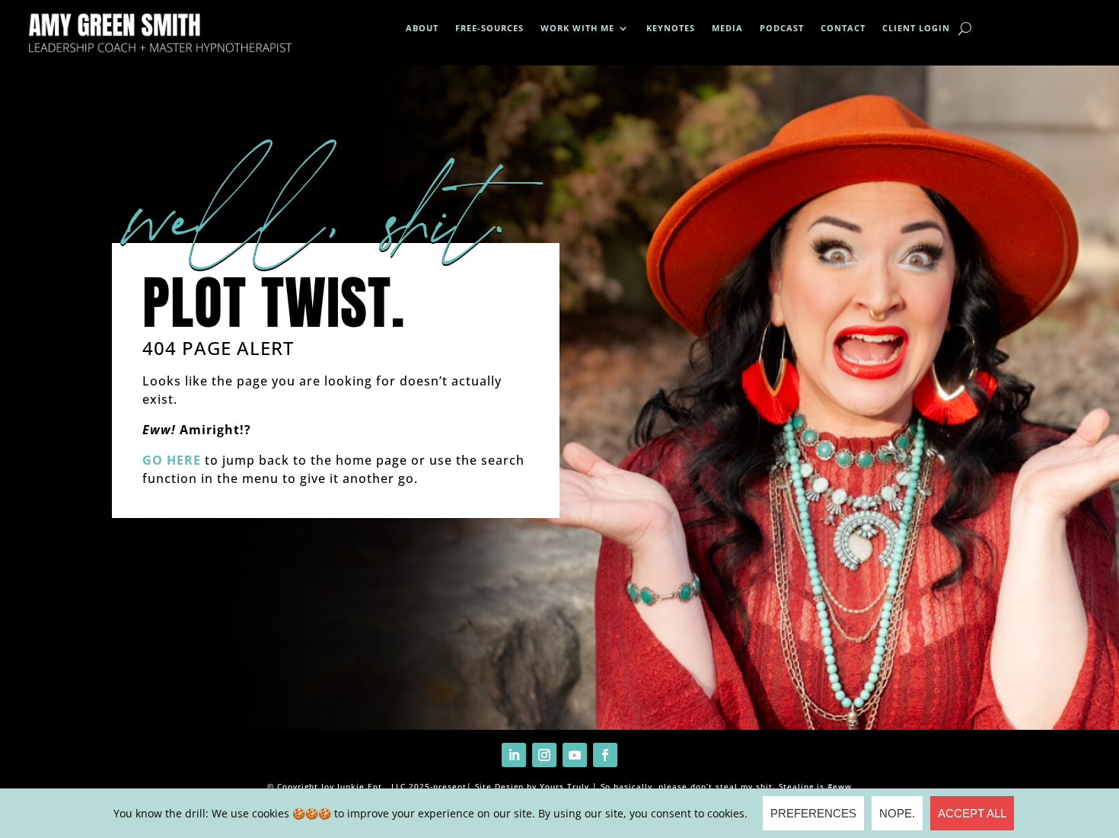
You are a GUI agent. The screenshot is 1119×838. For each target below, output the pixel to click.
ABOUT (422, 28)
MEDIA (727, 28)
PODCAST (782, 28)
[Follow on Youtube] (575, 755)
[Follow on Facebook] (605, 755)
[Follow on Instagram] (544, 755)
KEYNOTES (670, 28)
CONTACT (843, 28)
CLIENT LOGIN (916, 28)
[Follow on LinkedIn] (514, 755)
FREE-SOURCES (489, 28)
